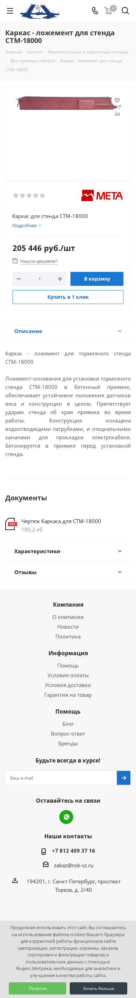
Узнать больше (98, 988)
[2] (23, 195)
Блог (68, 723)
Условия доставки (68, 684)
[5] (42, 195)
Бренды (68, 743)
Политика (68, 636)
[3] (29, 195)
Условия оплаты (68, 675)
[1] (16, 195)
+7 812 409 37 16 (73, 850)
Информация (68, 653)
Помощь (68, 665)
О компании (68, 616)
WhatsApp (66, 817)
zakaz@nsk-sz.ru (73, 865)
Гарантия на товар (68, 694)
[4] (36, 195)
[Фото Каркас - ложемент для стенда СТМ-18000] (68, 130)
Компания (68, 604)
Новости (68, 626)
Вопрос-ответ (68, 733)
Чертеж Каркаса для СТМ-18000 (61, 521)
